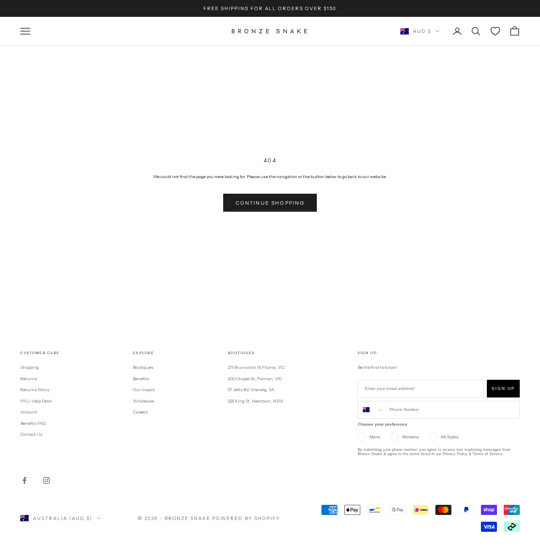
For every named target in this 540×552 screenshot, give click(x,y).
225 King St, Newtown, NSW (256, 401)
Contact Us (31, 434)
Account (28, 412)
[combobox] (371, 409)
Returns (28, 378)
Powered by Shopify (246, 518)
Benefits (141, 378)
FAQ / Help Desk (36, 401)
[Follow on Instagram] (46, 480)
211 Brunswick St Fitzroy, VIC (256, 367)
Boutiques (143, 367)
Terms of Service (487, 454)
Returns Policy (34, 389)
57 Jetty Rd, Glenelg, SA (251, 389)
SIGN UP (503, 388)
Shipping (29, 367)
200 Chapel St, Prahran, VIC (255, 378)
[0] (495, 31)
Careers (140, 412)
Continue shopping (270, 203)
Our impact (144, 389)
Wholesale (143, 401)
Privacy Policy (455, 454)
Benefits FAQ (33, 423)
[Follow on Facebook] (24, 480)
